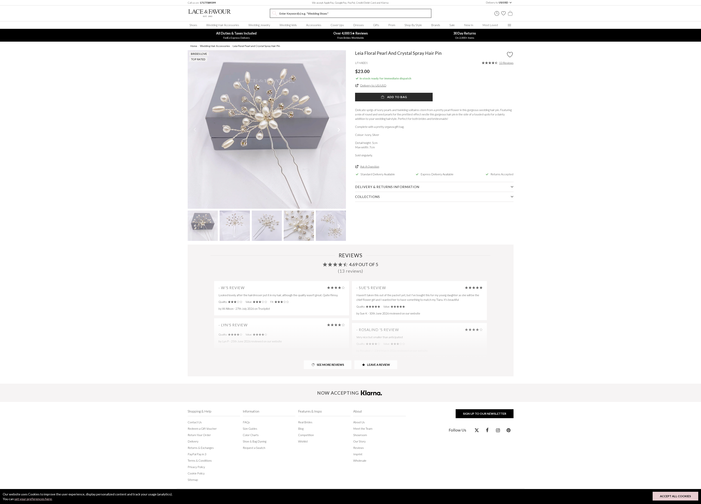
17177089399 (208, 2)
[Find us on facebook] (487, 430)
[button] (195, 129)
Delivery (193, 441)
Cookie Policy (196, 473)
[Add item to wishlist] (510, 54)
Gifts (376, 25)
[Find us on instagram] (498, 430)
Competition (306, 435)
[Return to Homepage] (215, 13)
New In (468, 25)
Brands (435, 25)
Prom (391, 25)
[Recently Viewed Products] (497, 13)
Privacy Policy (196, 467)
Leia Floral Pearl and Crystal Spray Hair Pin (256, 45)
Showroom (360, 435)
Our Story (359, 441)
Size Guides (250, 428)
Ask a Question (369, 166)
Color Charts (251, 435)
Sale (452, 25)
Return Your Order (199, 435)
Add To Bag (396, 97)
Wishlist (303, 441)
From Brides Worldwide (350, 35)
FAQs (246, 422)
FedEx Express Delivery (236, 35)
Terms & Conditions (200, 460)
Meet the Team (362, 428)
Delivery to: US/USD (373, 85)
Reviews (358, 447)
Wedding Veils (288, 25)
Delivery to (497, 2)
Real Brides (305, 422)
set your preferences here (33, 499)
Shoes (193, 25)
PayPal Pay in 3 (197, 454)
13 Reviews (506, 62)
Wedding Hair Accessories (222, 25)
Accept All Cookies (675, 496)
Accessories (313, 25)
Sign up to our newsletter (484, 413)
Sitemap (193, 479)
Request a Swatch (254, 447)
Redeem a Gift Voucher (202, 428)
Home (193, 45)
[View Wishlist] (503, 13)
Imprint (357, 454)
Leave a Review (378, 364)
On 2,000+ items (464, 35)
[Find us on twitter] (477, 430)
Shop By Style (413, 25)
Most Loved (490, 25)
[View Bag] (510, 13)
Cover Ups (337, 25)
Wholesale (359, 460)
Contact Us (195, 422)
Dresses (358, 25)
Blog (301, 428)
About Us (359, 422)
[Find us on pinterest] (508, 430)
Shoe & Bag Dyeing (254, 441)
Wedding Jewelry (259, 25)
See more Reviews (330, 364)
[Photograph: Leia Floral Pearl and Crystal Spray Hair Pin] (267, 129)
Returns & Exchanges (201, 447)
